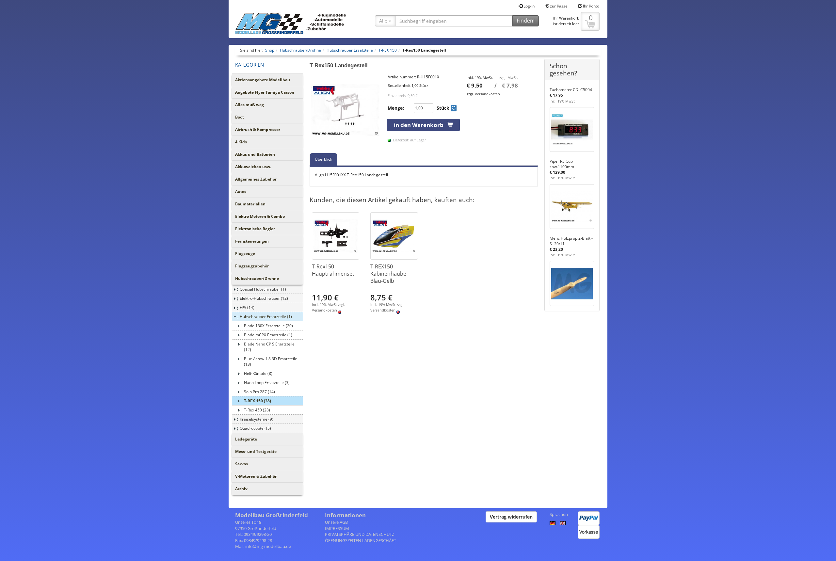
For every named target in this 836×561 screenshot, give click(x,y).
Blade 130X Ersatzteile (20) (268, 326)
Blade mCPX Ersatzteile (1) (268, 335)
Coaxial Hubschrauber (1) (263, 289)
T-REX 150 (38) (257, 401)
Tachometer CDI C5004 (571, 89)
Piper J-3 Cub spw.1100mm (562, 163)
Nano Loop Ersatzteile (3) (267, 382)
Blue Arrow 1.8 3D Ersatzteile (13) (270, 361)
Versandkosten (487, 93)
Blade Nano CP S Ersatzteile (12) (269, 346)
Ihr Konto (590, 6)
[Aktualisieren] (454, 108)
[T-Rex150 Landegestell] (345, 110)
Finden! (526, 20)
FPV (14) (247, 307)
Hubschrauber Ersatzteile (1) (266, 316)
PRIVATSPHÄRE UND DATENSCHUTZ (359, 534)
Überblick (323, 159)
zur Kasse (558, 6)
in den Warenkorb (420, 125)
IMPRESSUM (337, 528)
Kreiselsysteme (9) (256, 419)
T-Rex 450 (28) (257, 410)
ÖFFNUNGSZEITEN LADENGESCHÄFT (360, 540)
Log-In (528, 6)
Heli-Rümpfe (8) (258, 373)
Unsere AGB (336, 522)
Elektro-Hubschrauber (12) (264, 298)
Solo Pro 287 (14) (259, 391)
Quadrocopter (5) (255, 428)
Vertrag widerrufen (511, 517)
